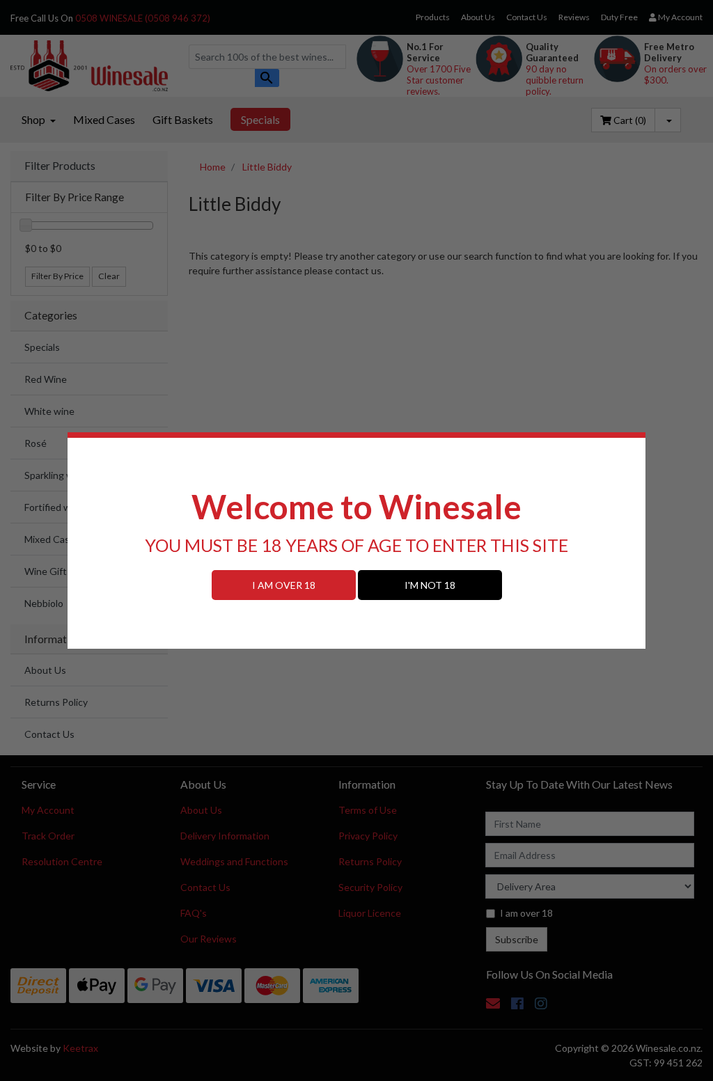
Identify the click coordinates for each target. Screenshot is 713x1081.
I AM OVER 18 (283, 585)
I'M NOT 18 (430, 585)
